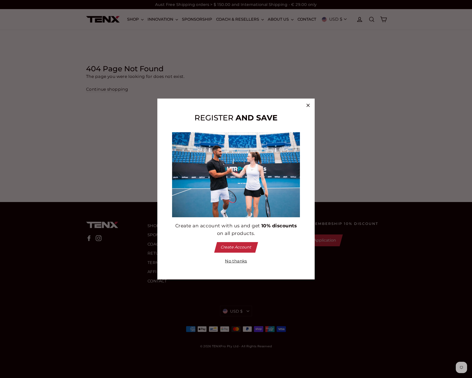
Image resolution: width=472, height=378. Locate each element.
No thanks (236, 261)
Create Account (236, 247)
